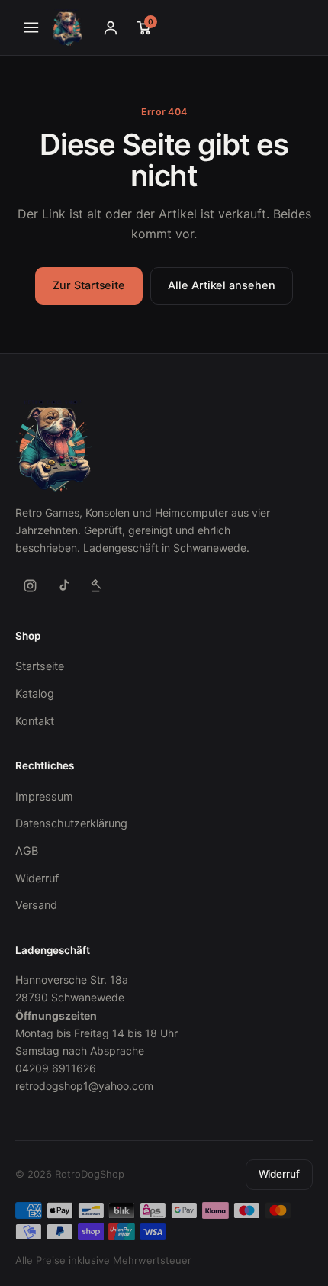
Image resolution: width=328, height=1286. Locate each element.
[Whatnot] (96, 586)
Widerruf (37, 878)
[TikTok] (63, 586)
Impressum (44, 797)
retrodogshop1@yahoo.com (84, 1085)
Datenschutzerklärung (71, 823)
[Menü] (31, 27)
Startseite (39, 666)
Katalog (34, 694)
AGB (26, 851)
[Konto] (111, 27)
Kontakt (34, 721)
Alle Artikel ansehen (221, 285)
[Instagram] (29, 586)
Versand (36, 905)
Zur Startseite (89, 285)
